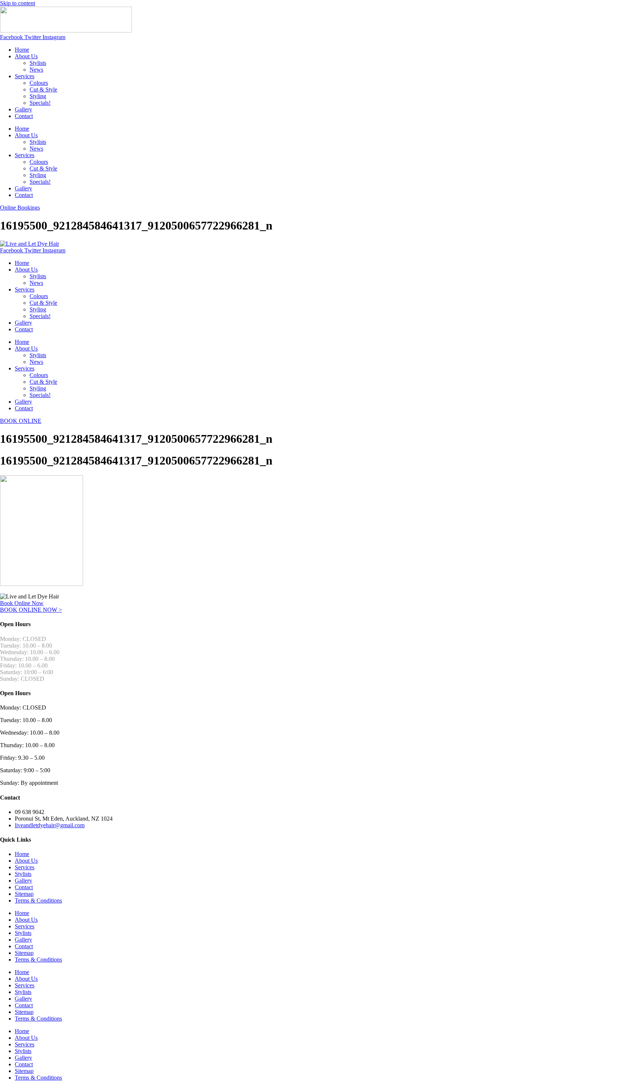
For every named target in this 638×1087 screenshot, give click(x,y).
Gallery (23, 109)
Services (24, 76)
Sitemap (24, 894)
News (36, 69)
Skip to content (17, 3)
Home (22, 49)
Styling (38, 96)
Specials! (40, 103)
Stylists (38, 63)
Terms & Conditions (38, 900)
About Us (26, 56)
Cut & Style (43, 89)
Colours (39, 83)
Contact (24, 116)
